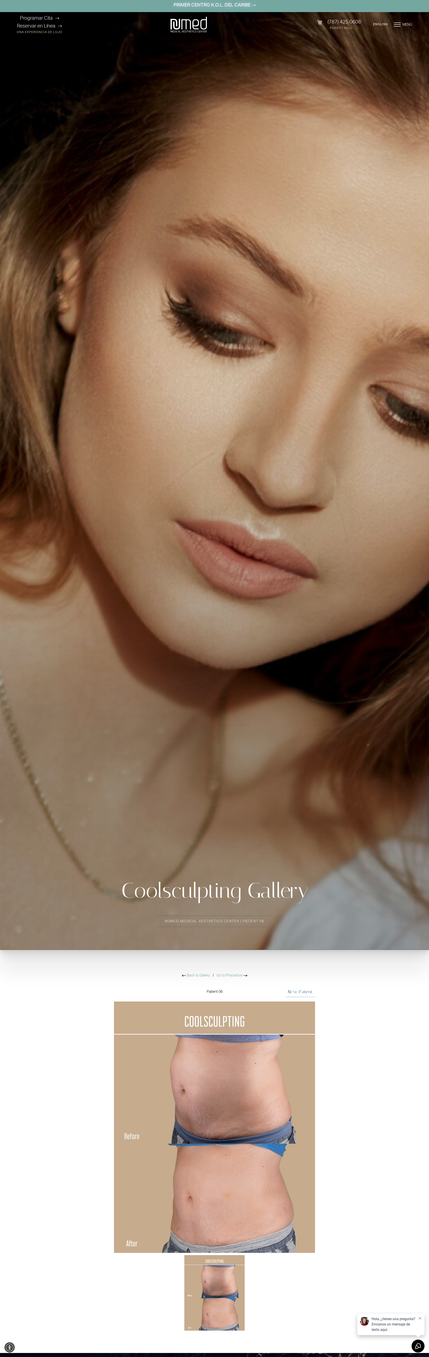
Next (300, 991)
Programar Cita (36, 18)
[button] (9, 1347)
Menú (407, 24)
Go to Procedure (230, 975)
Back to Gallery (198, 975)
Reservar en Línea (36, 25)
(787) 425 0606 (344, 21)
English (380, 24)
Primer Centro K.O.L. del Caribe (213, 5)
